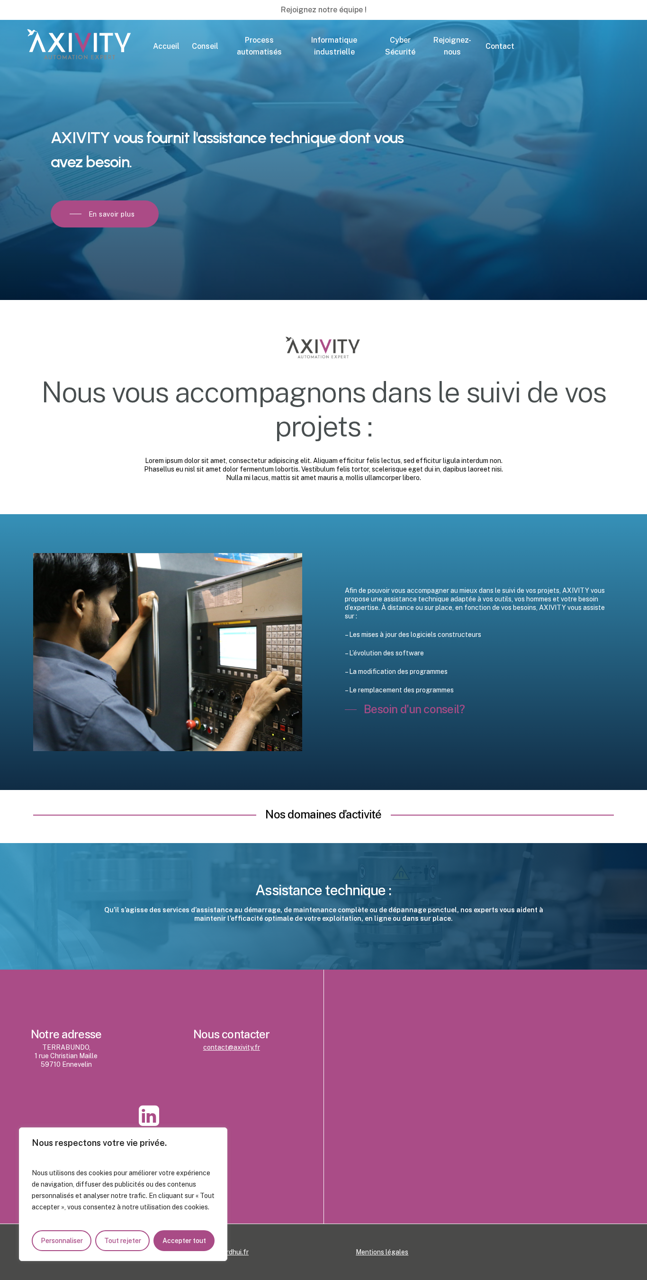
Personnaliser (62, 1240)
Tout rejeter (122, 1240)
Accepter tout (184, 1240)
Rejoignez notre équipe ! (324, 9)
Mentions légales (382, 1252)
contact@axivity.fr (231, 1047)
